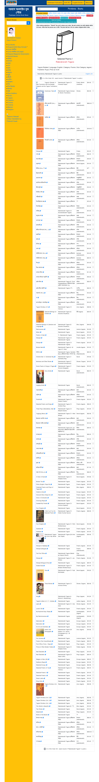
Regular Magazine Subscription (18, 54)
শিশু (9, 84)
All (91, 74)
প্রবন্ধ (9, 63)
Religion (10, 109)
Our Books (11, 45)
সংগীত (10, 79)
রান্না (9, 91)
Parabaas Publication (54, 3)
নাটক (9, 70)
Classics (11, 100)
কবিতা (9, 59)
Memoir (10, 107)
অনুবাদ (10, 72)
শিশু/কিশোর (11, 86)
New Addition (12, 93)
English (88, 74)
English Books (78, 3)
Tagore (10, 98)
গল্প (9, 66)
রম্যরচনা (10, 82)
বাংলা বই (67, 3)
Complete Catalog (41, 13)
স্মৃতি (9, 75)
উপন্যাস (10, 61)
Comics (10, 103)
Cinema (10, 105)
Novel (10, 96)
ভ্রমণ (9, 68)
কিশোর (10, 89)
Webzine (89, 3)
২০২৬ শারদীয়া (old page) (16, 52)
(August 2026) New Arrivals (17, 47)
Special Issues (13, 56)
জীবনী (9, 77)
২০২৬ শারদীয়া (12, 49)
